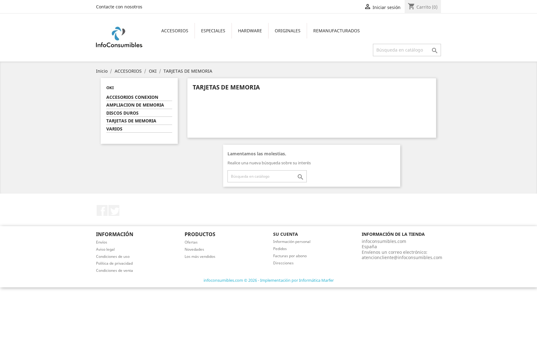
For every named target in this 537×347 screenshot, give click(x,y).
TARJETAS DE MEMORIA (131, 121)
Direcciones (283, 263)
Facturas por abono (290, 255)
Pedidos (280, 248)
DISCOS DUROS (122, 113)
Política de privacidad (114, 263)
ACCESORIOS (174, 31)
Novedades (194, 249)
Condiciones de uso (113, 256)
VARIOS (114, 129)
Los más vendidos (200, 256)
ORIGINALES (288, 31)
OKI (110, 87)
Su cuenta (285, 234)
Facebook (102, 210)
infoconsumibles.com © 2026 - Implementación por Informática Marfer (269, 280)
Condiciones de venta (114, 270)
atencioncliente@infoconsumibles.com (402, 257)
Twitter (113, 210)
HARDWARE (250, 31)
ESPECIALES (213, 31)
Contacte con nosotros (119, 7)
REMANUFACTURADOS (336, 31)
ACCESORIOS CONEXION (132, 97)
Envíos (101, 242)
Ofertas (191, 242)
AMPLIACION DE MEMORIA (135, 105)
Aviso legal (105, 249)
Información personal (291, 241)
